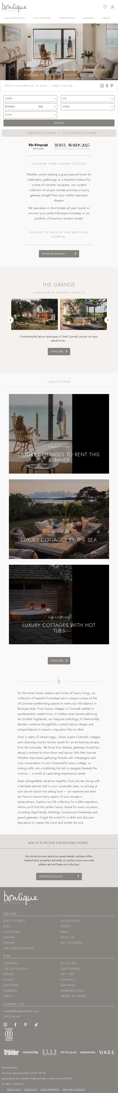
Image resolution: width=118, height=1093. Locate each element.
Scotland (11, 985)
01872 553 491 (62, 85)
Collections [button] (42, 18)
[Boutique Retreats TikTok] (36, 1024)
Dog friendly (71, 969)
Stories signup (53, 253)
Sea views (68, 985)
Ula (72, 74)
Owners (88, 18)
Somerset (10, 991)
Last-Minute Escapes (18, 948)
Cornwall (11, 963)
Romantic (68, 980)
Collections (59, 381)
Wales (7, 996)
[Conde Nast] (11, 1052)
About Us (67, 937)
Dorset (8, 980)
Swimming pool (73, 991)
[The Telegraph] (68, 1052)
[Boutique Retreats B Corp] (8, 1034)
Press (65, 932)
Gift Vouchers (71, 943)
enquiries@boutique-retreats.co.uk (20, 1011)
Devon (8, 974)
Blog (7, 926)
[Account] (114, 7)
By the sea (68, 963)
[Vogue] (107, 1052)
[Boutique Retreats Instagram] (5, 1024)
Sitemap (9, 943)
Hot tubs (67, 974)
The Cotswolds (15, 969)
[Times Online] (88, 1052)
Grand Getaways (73, 996)
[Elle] (49, 1052)
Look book (11, 932)
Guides (66, 926)
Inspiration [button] (67, 18)
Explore (57, 351)
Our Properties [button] (14, 18)
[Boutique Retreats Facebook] (15, 1024)
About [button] (106, 18)
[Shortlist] (107, 7)
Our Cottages (14, 921)
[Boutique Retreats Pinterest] (25, 1024)
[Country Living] (30, 1052)
